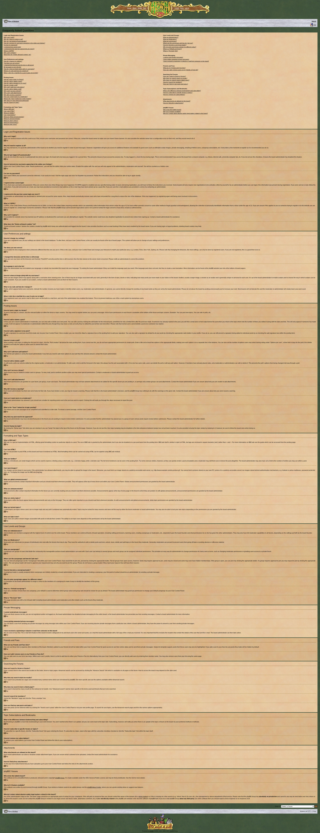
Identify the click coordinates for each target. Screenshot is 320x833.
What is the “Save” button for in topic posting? (17, 98)
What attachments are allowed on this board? (176, 101)
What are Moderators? (170, 39)
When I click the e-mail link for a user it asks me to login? (21, 73)
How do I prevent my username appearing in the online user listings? (24, 43)
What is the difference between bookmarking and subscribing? (182, 90)
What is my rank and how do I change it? (16, 71)
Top (7, 140)
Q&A (144, 8)
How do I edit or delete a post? (13, 81)
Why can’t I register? (10, 52)
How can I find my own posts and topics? (175, 84)
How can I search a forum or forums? (174, 76)
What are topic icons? (10, 124)
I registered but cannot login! (12, 47)
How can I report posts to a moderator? (16, 96)
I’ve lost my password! (10, 45)
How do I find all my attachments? (173, 103)
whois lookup (143, 796)
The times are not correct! (12, 63)
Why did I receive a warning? (12, 95)
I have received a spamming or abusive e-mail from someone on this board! (186, 61)
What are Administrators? (170, 37)
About (134, 8)
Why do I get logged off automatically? (15, 41)
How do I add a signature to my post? (15, 83)
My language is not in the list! (12, 67)
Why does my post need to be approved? (16, 100)
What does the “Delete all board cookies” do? (17, 54)
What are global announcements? (14, 117)
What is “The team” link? (170, 51)
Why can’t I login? (9, 37)
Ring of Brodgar (13, 21)
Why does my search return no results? (175, 78)
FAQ (314, 25)
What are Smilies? (9, 113)
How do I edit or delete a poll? (13, 89)
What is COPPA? (9, 51)
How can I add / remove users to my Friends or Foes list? (180, 70)
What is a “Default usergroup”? (172, 49)
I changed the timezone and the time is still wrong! (19, 65)
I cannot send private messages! (173, 57)
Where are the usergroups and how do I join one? (178, 43)
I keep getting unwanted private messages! (176, 59)
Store (182, 8)
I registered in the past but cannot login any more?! (19, 49)
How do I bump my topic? (11, 102)
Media (140, 8)
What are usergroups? (170, 41)
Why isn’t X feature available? (172, 111)
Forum (177, 8)
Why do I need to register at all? (13, 39)
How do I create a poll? (11, 85)
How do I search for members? (172, 82)
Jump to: (277, 806)
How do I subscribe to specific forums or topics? (177, 92)
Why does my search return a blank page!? (176, 80)
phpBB (152, 831)
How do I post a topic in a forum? (14, 79)
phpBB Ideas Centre (94, 787)
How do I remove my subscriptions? (174, 94)
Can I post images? (10, 115)
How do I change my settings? (13, 61)
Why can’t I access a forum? (12, 91)
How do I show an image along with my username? (19, 69)
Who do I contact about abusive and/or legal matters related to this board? (185, 113)
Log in (187, 8)
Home (129, 8)
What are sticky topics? (11, 120)
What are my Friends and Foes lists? (174, 68)
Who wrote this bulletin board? (172, 109)
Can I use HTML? (9, 111)
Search (314, 21)
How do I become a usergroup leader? (174, 45)
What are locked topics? (11, 122)
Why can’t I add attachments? (13, 93)
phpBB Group (59, 778)
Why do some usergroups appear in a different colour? (179, 47)
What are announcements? (12, 118)
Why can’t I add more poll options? (14, 87)
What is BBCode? (9, 109)
